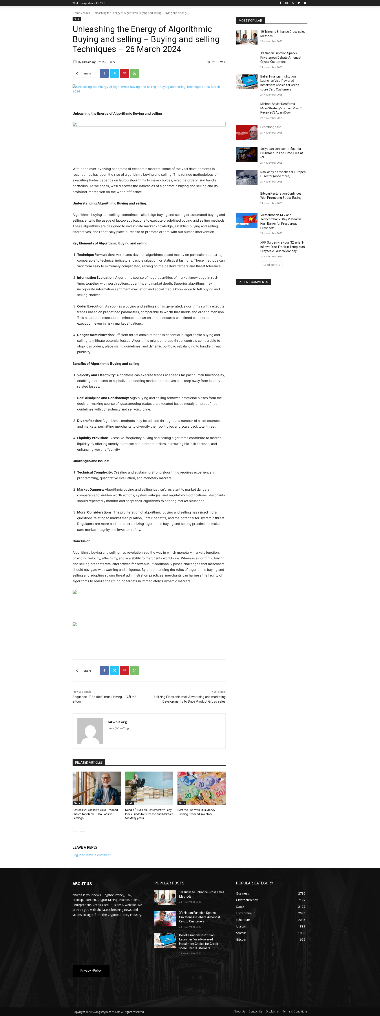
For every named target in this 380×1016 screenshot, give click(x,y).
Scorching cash (270, 127)
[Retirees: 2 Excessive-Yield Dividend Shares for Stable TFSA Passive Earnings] (97, 788)
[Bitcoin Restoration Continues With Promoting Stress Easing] (247, 199)
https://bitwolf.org (118, 728)
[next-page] (82, 829)
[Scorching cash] (247, 132)
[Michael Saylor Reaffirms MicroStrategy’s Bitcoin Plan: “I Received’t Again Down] (247, 109)
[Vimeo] (298, 3)
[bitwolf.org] (75, 62)
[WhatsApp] (134, 73)
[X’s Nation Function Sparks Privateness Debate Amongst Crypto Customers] (247, 58)
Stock (86, 13)
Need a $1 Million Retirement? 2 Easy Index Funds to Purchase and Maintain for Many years (149, 813)
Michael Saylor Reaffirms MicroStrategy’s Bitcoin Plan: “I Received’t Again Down (281, 108)
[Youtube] (304, 3)
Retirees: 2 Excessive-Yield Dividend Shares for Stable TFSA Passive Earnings (95, 813)
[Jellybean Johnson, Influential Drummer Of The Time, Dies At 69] (247, 154)
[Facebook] (280, 3)
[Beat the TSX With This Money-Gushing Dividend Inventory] (201, 788)
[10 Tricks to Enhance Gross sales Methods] (247, 37)
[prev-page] (75, 829)
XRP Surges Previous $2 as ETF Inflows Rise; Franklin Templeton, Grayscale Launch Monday (282, 247)
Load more (270, 265)
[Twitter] (292, 3)
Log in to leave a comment (92, 855)
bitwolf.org (89, 61)
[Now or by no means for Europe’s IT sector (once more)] (247, 177)
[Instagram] (286, 3)
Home (76, 13)
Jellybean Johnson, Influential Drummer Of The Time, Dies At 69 (281, 153)
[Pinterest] (124, 73)
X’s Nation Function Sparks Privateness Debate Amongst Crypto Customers (280, 57)
